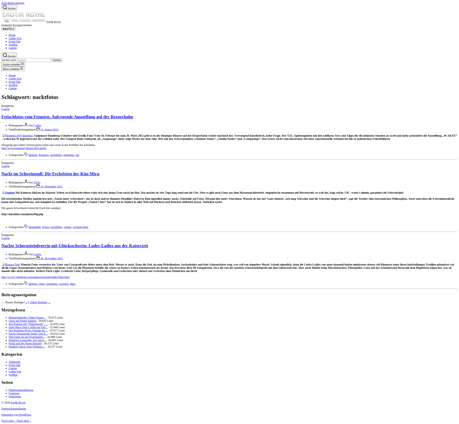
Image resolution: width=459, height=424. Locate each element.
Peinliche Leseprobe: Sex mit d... (27, 340)
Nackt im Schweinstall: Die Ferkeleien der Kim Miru (50, 173)
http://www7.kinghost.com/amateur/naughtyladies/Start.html (35, 277)
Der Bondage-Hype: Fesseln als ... (28, 330)
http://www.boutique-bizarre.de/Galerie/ (23, 148)
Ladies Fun (15, 38)
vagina (67, 227)
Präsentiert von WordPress (16, 414)
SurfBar (13, 44)
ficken (45, 227)
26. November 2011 (51, 258)
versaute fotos (80, 227)
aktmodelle (34, 227)
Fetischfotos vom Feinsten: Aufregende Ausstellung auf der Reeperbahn (67, 116)
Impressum (15, 396)
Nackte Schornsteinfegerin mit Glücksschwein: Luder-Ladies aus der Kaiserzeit (74, 245)
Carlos (37, 125)
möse (42, 283)
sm (77, 155)
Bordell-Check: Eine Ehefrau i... (27, 346)
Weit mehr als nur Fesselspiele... (27, 336)
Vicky (37, 182)
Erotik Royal (18, 402)
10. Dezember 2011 (51, 186)
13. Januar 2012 (49, 129)
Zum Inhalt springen (12, 2)
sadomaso (68, 155)
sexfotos (63, 283)
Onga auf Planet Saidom (22, 320)
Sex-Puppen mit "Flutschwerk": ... (28, 324)
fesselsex (44, 155)
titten (72, 283)
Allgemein (14, 361)
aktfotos (32, 155)
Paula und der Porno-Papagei (25, 343)
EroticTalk (14, 41)
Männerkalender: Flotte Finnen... (27, 317)
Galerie (13, 47)
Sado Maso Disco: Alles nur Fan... (28, 327)
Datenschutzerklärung (21, 390)
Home (12, 35)
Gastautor (14, 393)
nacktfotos (56, 155)
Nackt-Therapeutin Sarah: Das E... (28, 333)
